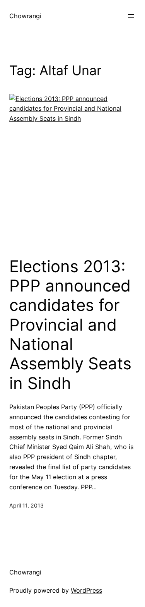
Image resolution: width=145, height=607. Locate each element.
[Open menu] (131, 16)
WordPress (86, 590)
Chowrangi (25, 16)
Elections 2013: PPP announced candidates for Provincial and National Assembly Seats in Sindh (70, 325)
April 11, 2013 (26, 505)
